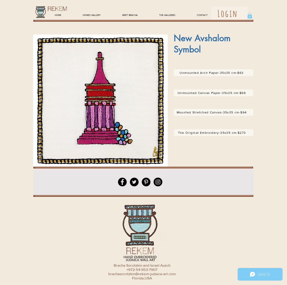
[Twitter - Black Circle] (134, 182)
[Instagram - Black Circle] (158, 182)
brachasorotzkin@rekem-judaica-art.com (142, 274)
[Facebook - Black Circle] (122, 182)
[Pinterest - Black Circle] (146, 182)
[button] (249, 15)
